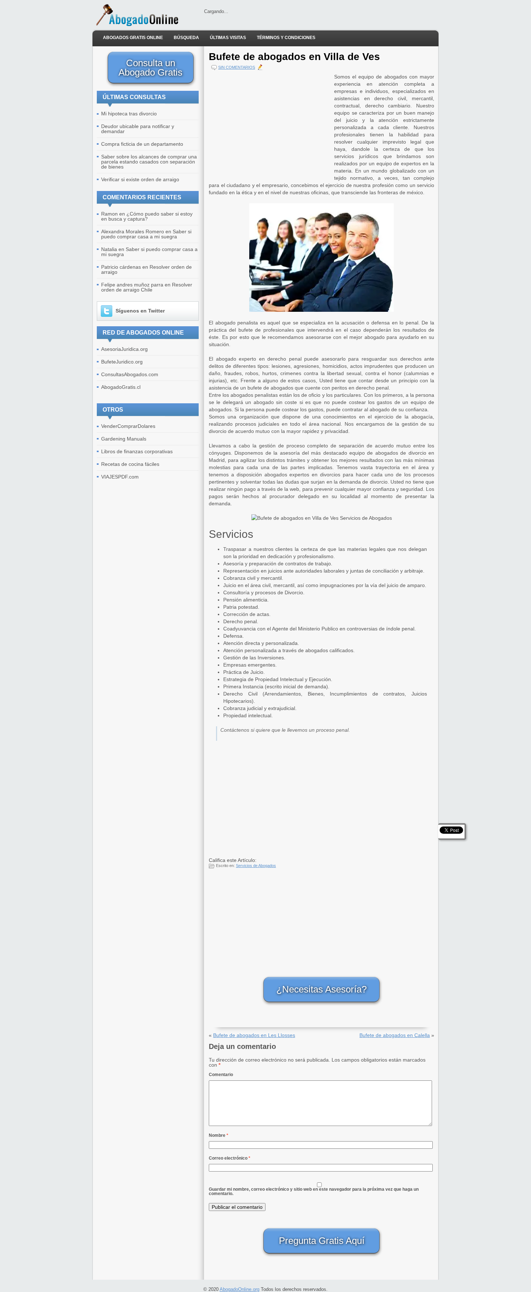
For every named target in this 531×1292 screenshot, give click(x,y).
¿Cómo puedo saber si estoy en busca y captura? (147, 216)
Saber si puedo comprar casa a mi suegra (146, 234)
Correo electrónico (229, 1158)
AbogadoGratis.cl (121, 387)
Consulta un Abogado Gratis (150, 68)
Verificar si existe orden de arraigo (140, 179)
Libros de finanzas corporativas (137, 451)
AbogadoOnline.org (239, 1289)
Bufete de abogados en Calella (394, 1035)
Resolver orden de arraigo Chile (146, 287)
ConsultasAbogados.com (129, 374)
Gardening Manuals (123, 439)
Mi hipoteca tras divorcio (129, 113)
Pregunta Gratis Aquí (321, 1240)
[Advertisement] (270, 123)
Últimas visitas (228, 37)
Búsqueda (186, 37)
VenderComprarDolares (128, 426)
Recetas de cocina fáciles (130, 464)
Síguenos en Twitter (140, 311)
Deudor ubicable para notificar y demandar (137, 128)
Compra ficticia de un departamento (142, 144)
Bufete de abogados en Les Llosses (254, 1035)
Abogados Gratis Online (133, 37)
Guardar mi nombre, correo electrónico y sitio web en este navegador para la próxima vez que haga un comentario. (314, 1191)
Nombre (218, 1135)
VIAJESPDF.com (120, 477)
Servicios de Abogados (256, 865)
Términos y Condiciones (286, 37)
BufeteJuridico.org (122, 362)
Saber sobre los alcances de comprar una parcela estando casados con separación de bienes (149, 162)
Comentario (221, 1074)
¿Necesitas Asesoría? (321, 989)
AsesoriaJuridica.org (124, 349)
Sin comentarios (236, 67)
